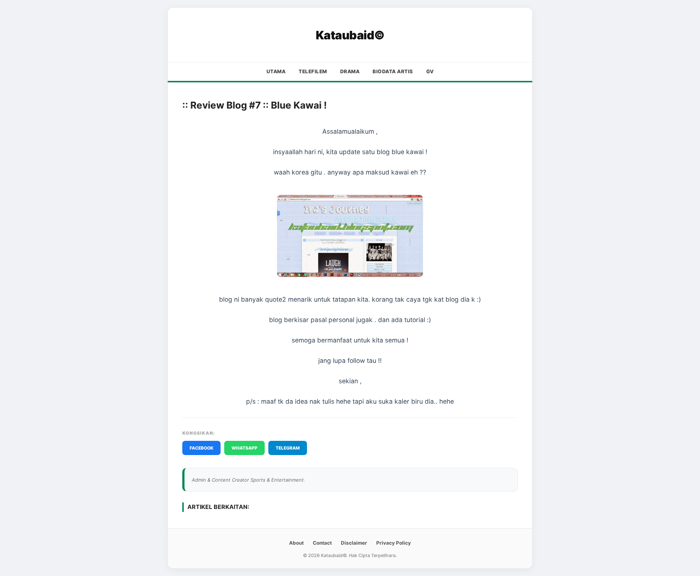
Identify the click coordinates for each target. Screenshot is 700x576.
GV (430, 71)
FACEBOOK (201, 448)
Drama (350, 71)
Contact (322, 543)
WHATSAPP (244, 448)
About (296, 543)
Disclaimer (354, 543)
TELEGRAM (288, 448)
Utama (276, 71)
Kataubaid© (350, 35)
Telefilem (313, 71)
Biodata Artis (393, 71)
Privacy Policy (393, 543)
